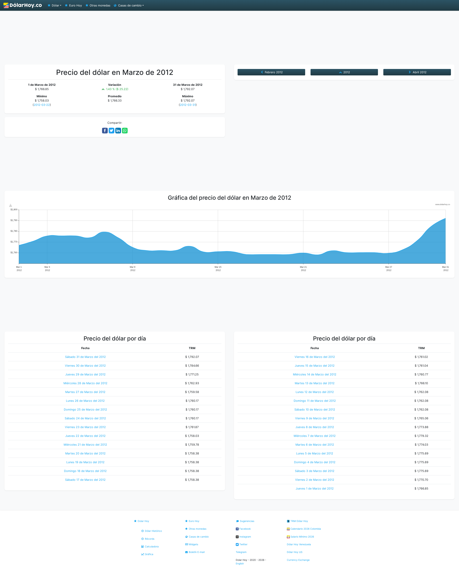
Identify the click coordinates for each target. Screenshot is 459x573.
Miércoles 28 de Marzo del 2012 (85, 383)
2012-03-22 (42, 105)
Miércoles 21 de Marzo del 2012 (85, 444)
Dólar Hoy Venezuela (299, 544)
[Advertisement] (229, 38)
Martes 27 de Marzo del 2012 (85, 392)
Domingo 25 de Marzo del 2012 (85, 409)
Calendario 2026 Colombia (305, 528)
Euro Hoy (75, 5)
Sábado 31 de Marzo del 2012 (85, 357)
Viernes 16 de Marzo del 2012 (315, 357)
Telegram (241, 552)
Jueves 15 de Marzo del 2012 (315, 365)
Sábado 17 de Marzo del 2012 (85, 479)
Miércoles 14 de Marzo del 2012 (314, 374)
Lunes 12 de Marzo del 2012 (315, 392)
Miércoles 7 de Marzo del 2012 (315, 436)
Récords (149, 538)
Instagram (245, 536)
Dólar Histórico (153, 530)
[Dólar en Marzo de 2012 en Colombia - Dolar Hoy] (23, 5)
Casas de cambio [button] (129, 5)
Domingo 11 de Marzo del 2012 (315, 400)
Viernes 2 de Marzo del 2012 (314, 479)
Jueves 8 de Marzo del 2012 (314, 427)
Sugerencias (246, 521)
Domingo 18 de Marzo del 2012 (85, 471)
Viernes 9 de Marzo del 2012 (314, 418)
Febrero (273, 72)
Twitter (243, 544)
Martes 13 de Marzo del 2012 (315, 383)
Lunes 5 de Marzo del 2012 (314, 453)
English (240, 563)
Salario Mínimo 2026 (302, 536)
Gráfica (148, 554)
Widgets (193, 544)
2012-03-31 (188, 105)
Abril (419, 72)
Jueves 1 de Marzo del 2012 (315, 488)
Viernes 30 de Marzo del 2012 (85, 365)
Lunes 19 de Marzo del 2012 (85, 462)
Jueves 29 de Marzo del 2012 (85, 374)
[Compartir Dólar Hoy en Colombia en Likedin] (118, 130)
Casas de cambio (198, 536)
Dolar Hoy (143, 521)
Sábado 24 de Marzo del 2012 (85, 418)
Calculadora (151, 546)
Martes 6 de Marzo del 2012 (314, 444)
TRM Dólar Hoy (299, 521)
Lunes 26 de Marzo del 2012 (85, 400)
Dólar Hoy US (294, 552)
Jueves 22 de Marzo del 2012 (85, 436)
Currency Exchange (298, 559)
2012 (346, 72)
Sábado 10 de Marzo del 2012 (314, 409)
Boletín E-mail (196, 552)
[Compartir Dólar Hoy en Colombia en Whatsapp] (125, 130)
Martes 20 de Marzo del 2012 (85, 453)
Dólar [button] (55, 5)
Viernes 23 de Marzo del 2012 (85, 427)
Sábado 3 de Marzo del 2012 (314, 471)
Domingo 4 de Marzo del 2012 (314, 462)
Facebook (245, 528)
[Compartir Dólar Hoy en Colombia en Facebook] (105, 130)
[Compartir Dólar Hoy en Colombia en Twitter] (111, 130)
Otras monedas (99, 5)
